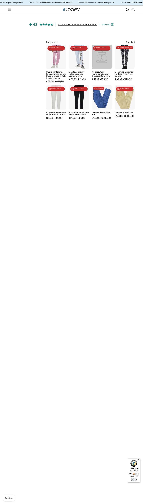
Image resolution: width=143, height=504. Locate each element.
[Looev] (71, 9)
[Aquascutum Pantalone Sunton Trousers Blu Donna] (102, 57)
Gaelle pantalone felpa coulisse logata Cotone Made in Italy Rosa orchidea (56, 75)
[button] (127, 10)
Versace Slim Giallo (124, 113)
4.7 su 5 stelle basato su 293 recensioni (77, 24)
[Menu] (138, 460)
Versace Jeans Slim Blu (101, 114)
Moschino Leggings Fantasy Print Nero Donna (124, 74)
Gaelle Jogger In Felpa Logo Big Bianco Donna (76, 74)
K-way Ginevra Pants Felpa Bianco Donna (56, 114)
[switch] (134, 479)
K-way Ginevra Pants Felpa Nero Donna (79, 114)
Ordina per (50, 42)
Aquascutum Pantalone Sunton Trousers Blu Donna (101, 74)
